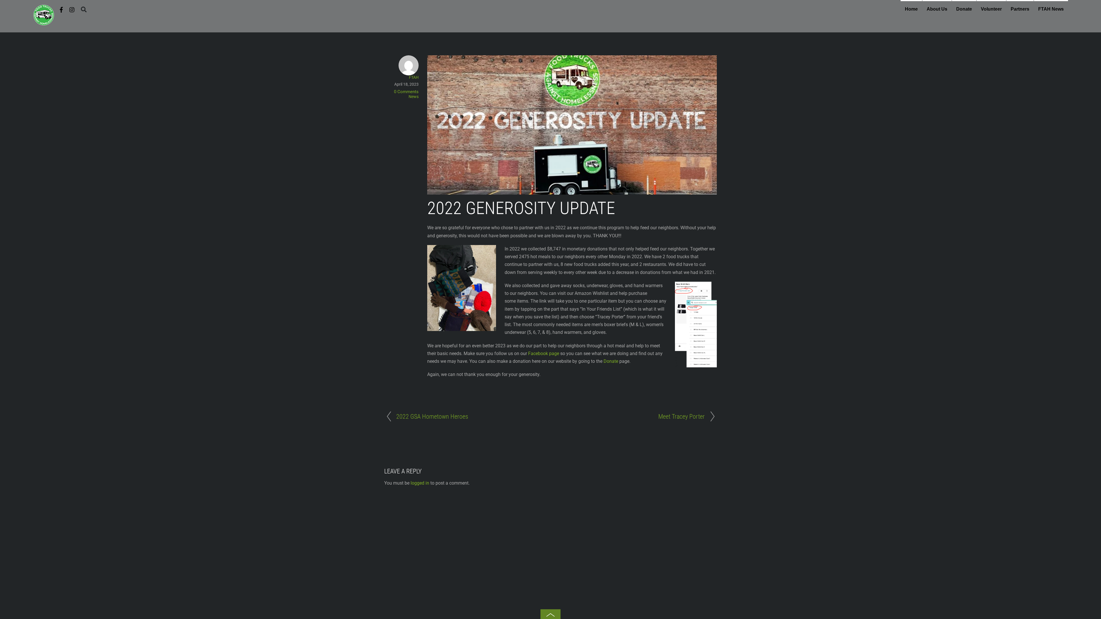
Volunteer (991, 9)
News (414, 96)
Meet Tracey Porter (681, 416)
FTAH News (1051, 9)
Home (911, 9)
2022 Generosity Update (521, 208)
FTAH (414, 77)
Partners (1020, 9)
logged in (420, 483)
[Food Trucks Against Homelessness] (43, 23)
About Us (937, 9)
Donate (964, 9)
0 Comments (406, 91)
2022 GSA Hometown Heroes (432, 416)
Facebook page (543, 353)
